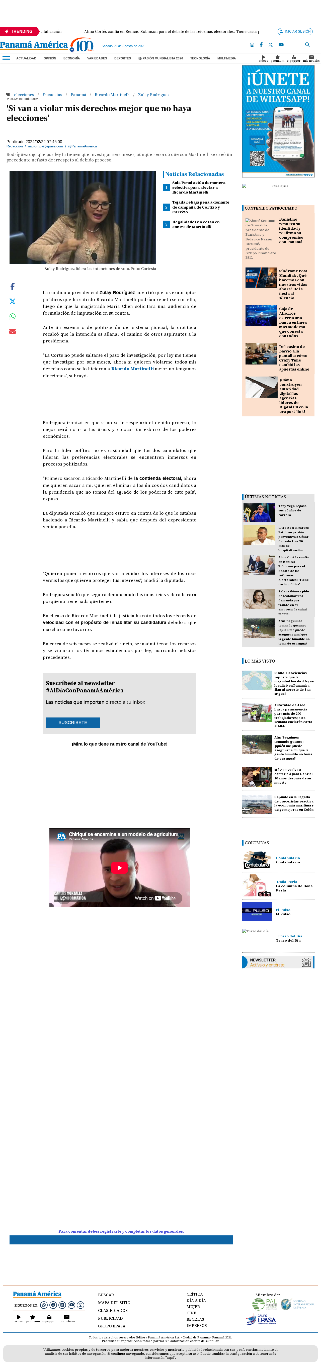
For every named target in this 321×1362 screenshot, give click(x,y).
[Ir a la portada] (34, 46)
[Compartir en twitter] (12, 301)
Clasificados (113, 1310)
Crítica (195, 1294)
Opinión (50, 58)
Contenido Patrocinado (271, 208)
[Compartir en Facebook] (12, 286)
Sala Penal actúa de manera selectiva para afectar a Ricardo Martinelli (198, 187)
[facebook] (261, 45)
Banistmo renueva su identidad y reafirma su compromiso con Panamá (291, 230)
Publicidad (110, 1318)
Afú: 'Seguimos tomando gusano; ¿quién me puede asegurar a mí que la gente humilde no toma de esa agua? (293, 747)
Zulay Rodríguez (154, 94)
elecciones (24, 94)
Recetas (195, 1319)
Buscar (106, 1295)
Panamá (79, 94)
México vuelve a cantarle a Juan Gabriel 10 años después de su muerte (293, 776)
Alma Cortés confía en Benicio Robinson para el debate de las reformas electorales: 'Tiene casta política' (293, 570)
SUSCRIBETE (72, 722)
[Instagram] (252, 45)
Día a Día (196, 1300)
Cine (191, 1313)
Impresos (197, 1325)
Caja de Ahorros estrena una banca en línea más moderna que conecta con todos (293, 322)
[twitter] (270, 45)
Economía (71, 58)
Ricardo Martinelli (113, 94)
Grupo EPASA (111, 1326)
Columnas (257, 843)
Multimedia (226, 58)
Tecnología (200, 58)
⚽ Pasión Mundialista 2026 (160, 58)
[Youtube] (281, 45)
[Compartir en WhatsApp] (13, 317)
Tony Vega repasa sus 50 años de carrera (292, 510)
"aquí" (170, 1357)
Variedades (97, 58)
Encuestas (53, 94)
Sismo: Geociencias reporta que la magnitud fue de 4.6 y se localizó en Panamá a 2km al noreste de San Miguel (294, 683)
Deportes (122, 58)
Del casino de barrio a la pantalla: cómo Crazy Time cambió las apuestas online (294, 358)
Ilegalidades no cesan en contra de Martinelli (196, 224)
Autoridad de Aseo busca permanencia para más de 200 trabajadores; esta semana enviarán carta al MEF (293, 715)
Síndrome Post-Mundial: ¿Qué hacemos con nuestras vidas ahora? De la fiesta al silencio (294, 284)
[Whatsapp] (44, 1305)
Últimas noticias (265, 497)
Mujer (193, 1306)
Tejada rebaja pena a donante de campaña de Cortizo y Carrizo (200, 206)
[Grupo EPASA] (261, 1324)
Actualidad (26, 58)
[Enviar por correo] (12, 332)
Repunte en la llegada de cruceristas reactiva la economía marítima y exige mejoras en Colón (294, 803)
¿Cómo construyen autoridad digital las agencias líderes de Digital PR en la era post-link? (293, 395)
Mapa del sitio (114, 1302)
